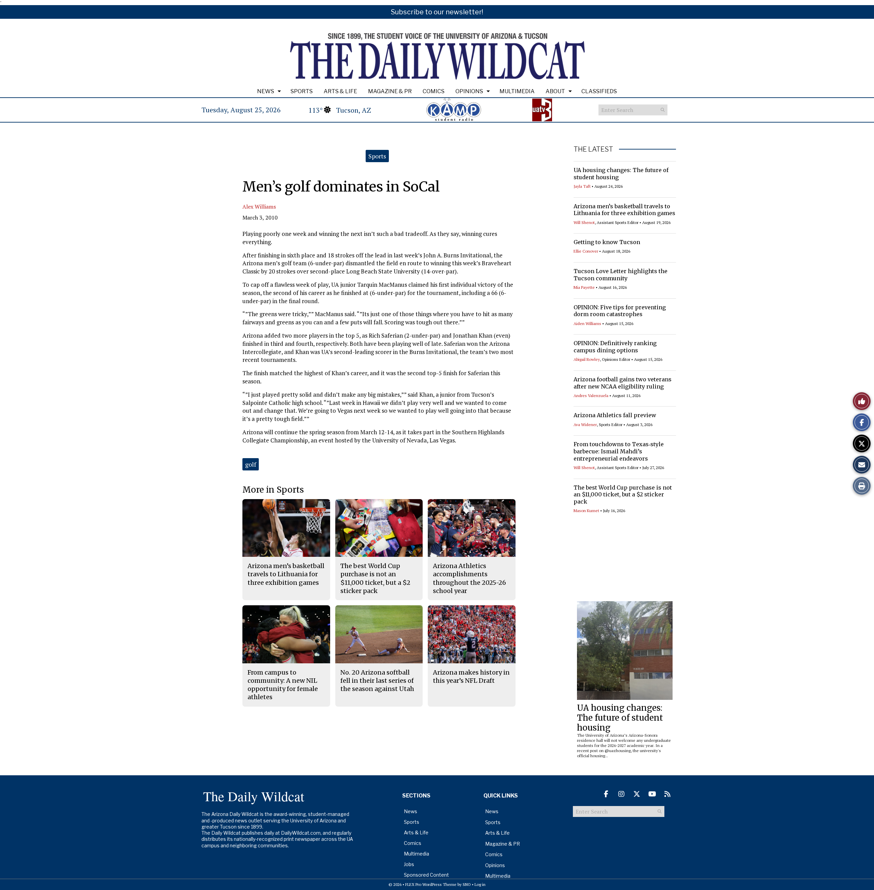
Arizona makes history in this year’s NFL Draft (471, 676)
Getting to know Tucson (607, 242)
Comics (434, 91)
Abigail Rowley (587, 359)
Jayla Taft (582, 186)
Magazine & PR (390, 91)
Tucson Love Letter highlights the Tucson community (620, 275)
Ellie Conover (586, 251)
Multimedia (517, 91)
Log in (480, 884)
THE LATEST (593, 149)
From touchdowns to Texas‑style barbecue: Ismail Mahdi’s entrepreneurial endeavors (619, 451)
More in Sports (273, 489)
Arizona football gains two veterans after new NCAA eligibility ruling (623, 383)
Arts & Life (340, 91)
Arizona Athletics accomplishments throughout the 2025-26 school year (469, 578)
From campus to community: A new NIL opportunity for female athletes (283, 684)
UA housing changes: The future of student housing (620, 718)
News (265, 91)
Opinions (469, 91)
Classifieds (599, 91)
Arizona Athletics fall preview (615, 415)
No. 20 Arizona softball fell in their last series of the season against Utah (377, 680)
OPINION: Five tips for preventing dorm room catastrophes (620, 311)
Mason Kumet (586, 510)
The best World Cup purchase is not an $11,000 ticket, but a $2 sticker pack (623, 494)
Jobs (409, 864)
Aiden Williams (587, 323)
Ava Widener (585, 424)
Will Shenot (584, 222)
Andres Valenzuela (591, 395)
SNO (467, 884)
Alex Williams (259, 206)
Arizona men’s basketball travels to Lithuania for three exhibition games (624, 210)
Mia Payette (584, 287)
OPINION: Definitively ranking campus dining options (615, 347)
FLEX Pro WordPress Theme (430, 884)
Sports (302, 91)
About (555, 91)
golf (250, 464)
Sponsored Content (426, 875)
